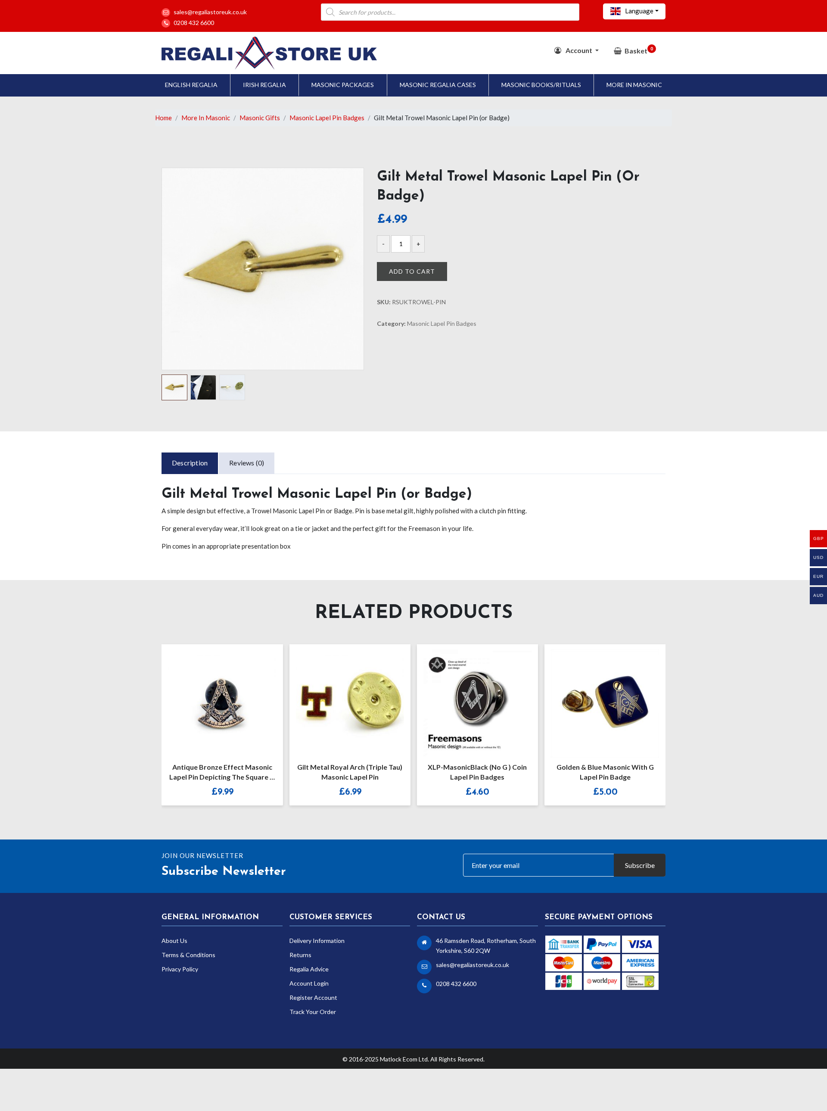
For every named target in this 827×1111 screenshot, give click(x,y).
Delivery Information (317, 940)
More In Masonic (634, 84)
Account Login (309, 983)
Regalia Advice (309, 969)
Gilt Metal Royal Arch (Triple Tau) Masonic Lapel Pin (349, 772)
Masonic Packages (342, 84)
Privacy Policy (180, 969)
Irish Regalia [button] (264, 84)
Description (190, 463)
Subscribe (640, 865)
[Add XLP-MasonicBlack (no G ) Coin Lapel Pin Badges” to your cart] (468, 697)
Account (579, 50)
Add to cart (412, 271)
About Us (174, 940)
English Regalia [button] (191, 84)
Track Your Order (312, 1011)
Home (163, 118)
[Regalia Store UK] (269, 52)
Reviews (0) (246, 463)
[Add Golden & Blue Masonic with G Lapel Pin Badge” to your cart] (595, 697)
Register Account (313, 997)
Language (638, 11)
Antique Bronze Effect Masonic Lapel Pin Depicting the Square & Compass (222, 773)
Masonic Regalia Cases (438, 84)
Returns (300, 954)
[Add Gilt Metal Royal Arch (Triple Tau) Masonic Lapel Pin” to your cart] (340, 697)
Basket (639, 50)
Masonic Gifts (259, 118)
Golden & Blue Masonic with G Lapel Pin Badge (605, 772)
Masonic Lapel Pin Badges (326, 118)
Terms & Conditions (188, 954)
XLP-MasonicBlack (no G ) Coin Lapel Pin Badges (477, 772)
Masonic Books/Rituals (541, 84)
